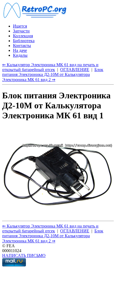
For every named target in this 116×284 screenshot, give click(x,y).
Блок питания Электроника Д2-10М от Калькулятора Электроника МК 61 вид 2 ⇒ (52, 74)
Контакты (22, 45)
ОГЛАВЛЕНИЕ (74, 69)
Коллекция (23, 36)
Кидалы (20, 55)
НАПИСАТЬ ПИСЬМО (24, 255)
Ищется (20, 26)
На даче (20, 50)
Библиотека (24, 40)
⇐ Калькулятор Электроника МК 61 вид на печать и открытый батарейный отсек (50, 67)
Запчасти (21, 31)
